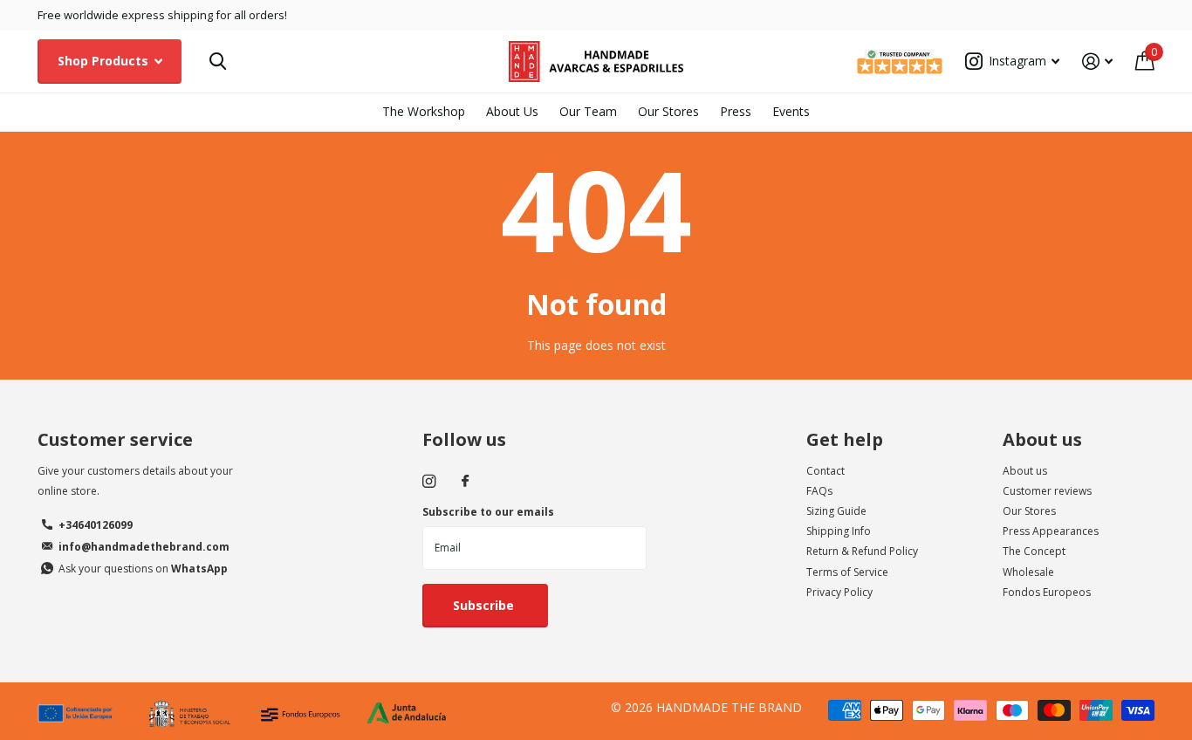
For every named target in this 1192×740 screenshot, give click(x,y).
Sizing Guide (836, 511)
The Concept (1034, 551)
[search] (217, 61)
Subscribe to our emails (488, 511)
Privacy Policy (839, 592)
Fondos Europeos (1047, 592)
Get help (844, 439)
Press (735, 111)
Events (791, 111)
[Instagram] (428, 481)
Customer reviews (1047, 490)
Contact (825, 470)
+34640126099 (95, 524)
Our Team (588, 111)
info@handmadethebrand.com (143, 546)
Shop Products (105, 60)
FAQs (819, 490)
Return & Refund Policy (862, 551)
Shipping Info (838, 531)
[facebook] (465, 482)
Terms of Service (847, 572)
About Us (512, 111)
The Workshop (423, 111)
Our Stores (668, 111)
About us (1042, 439)
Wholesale (1028, 572)
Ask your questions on (143, 568)
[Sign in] (1097, 61)
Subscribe (485, 605)
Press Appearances (1051, 531)
